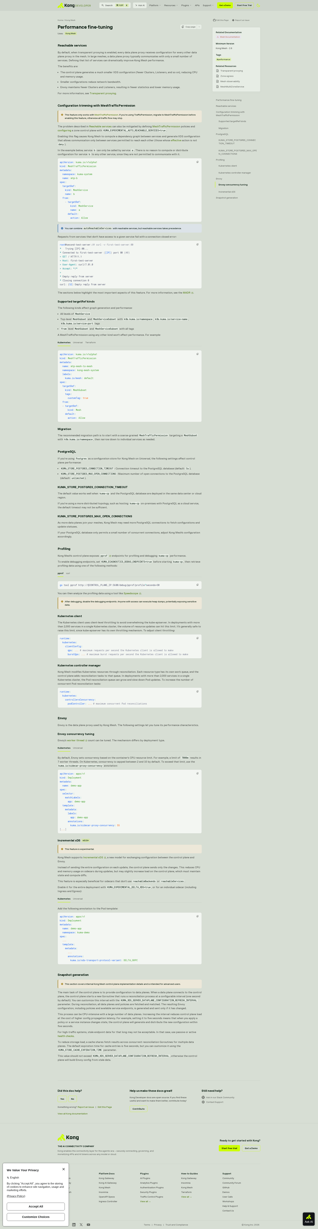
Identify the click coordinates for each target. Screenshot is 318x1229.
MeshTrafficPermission (106, 114)
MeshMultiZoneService (232, 86)
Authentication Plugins (152, 1187)
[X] (81, 1224)
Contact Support (214, 1102)
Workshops (228, 1201)
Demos (226, 1192)
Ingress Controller (108, 1201)
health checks (66, 1036)
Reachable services (72, 45)
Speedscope (131, 593)
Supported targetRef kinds (76, 301)
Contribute (138, 1108)
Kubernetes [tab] (64, 342)
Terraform (186, 1192)
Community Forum (231, 1182)
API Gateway (64, 1182)
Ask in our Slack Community (220, 1097)
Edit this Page (105, 1106)
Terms (147, 1224)
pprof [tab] (60, 573)
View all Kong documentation (73, 1113)
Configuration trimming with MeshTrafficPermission (96, 105)
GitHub (226, 1187)
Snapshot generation (73, 975)
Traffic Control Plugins (151, 1196)
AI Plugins (145, 1178)
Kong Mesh (70, 20)
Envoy (62, 718)
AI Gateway (64, 1187)
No (72, 1098)
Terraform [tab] (90, 342)
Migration (64, 429)
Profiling (64, 549)
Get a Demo (225, 5)
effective (176, 140)
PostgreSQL (67, 451)
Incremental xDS (73, 840)
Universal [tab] (78, 342)
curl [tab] (68, 573)
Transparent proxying (103, 93)
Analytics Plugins (149, 1182)
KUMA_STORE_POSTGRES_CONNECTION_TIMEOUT (93, 487)
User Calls (227, 1196)
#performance (223, 59)
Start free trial (229, 1148)
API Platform (64, 1178)
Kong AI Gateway (108, 1182)
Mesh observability (230, 81)
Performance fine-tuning (228, 100)
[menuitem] (155, 5)
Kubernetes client (70, 616)
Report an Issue (86, 1106)
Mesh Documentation (230, 37)
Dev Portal (63, 1196)
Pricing (61, 1201)
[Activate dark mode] (258, 5)
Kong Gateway (106, 1178)
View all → (145, 1201)
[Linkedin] (74, 1224)
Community (228, 1178)
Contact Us (228, 1210)
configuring (64, 130)
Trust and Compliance (176, 1224)
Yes (62, 1098)
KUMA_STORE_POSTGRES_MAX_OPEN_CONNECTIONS (95, 516)
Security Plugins (148, 1192)
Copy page (190, 26)
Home (60, 20)
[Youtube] (88, 1224)
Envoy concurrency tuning (76, 734)
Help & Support (230, 1205)
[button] (198, 162)
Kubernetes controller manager (79, 665)
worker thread (75, 740)
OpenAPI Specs (107, 1196)
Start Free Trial (244, 5)
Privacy (158, 1224)
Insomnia (103, 1192)
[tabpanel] (130, 386)
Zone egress (227, 76)
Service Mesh (64, 1192)
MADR (186, 292)
